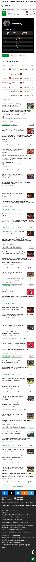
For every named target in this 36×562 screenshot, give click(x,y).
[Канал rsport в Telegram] (31, 493)
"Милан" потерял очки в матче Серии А (13, 343)
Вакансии (4, 512)
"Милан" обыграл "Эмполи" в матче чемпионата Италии (13, 450)
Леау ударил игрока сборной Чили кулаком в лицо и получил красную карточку (13, 195)
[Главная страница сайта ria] (2, 5)
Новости (22, 55)
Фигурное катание (13, 503)
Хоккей (32, 503)
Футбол (14, 20)
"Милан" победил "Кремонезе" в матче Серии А (12, 273)
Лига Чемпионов (11, 9)
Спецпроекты (6, 505)
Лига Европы (24, 9)
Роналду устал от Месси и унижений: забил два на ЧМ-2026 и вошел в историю (13, 151)
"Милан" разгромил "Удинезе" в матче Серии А (12, 414)
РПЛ (18, 9)
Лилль (14, 82)
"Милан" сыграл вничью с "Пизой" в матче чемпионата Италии (13, 361)
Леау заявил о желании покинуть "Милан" (12, 214)
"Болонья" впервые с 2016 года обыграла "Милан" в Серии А (11, 432)
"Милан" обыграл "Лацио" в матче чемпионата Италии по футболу (12, 326)
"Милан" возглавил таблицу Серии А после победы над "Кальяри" (13, 308)
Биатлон (22, 503)
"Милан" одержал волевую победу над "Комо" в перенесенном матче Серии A (12, 469)
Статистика (14, 55)
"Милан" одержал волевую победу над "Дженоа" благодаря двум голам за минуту (13, 398)
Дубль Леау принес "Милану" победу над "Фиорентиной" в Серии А (13, 379)
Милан (17, 40)
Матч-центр (4, 13)
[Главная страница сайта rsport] (10, 5)
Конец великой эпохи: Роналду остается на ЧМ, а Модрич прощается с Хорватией (11, 105)
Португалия (15, 78)
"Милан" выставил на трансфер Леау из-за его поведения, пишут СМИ (13, 252)
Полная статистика (7, 99)
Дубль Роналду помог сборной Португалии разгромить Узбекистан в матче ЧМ (13, 176)
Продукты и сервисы (24, 505)
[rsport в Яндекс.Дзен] (11, 493)
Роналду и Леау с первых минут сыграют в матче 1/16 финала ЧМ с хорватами (13, 130)
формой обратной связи (17, 540)
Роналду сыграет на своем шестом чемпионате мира (13, 232)
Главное (4, 9)
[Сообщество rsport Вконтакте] (18, 493)
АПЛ (30, 9)
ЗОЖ (27, 503)
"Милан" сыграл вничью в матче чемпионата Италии (12, 290)
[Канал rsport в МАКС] (5, 493)
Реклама (14, 505)
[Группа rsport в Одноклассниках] (24, 493)
